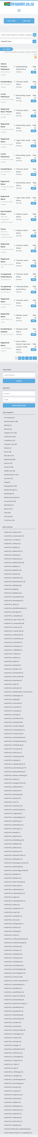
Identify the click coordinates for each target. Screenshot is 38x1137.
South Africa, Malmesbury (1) (14, 825)
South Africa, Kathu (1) (11, 779)
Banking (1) (8, 425)
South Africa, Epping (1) (12, 699)
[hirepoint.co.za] (19, 3)
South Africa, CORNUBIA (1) (13, 650)
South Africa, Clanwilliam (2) (13, 639)
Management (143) (10, 486)
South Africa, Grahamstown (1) (14, 730)
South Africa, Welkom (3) (12, 1102)
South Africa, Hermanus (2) (13, 749)
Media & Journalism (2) (11, 497)
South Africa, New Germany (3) (14, 882)
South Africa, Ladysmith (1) (13, 813)
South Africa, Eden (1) (11, 684)
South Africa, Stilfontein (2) (13, 1053)
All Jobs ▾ (6, 49)
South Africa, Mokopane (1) (13, 859)
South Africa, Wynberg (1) (12, 1125)
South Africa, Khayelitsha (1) (13, 787)
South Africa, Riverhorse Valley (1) (15, 1003)
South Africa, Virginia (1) (12, 1091)
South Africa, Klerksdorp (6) (13, 794)
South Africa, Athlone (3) (12, 543)
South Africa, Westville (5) (12, 1114)
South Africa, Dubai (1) (11, 661)
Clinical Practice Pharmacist (5, 66)
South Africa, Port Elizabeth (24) (14, 969)
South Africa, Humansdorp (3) (14, 756)
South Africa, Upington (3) (13, 1076)
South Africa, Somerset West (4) (14, 1030)
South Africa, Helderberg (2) (13, 745)
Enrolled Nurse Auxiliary (6, 330)
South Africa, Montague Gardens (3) (16, 863)
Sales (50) (7, 513)
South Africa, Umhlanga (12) (13, 1072)
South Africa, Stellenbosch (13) (14, 1049)
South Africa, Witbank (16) (12, 1117)
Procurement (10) (10, 501)
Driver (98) (7, 452)
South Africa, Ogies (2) (11, 897)
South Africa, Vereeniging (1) (14, 1083)
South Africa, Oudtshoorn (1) (13, 908)
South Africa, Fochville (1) (12, 707)
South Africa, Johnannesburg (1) (14, 772)
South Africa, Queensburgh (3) (14, 984)
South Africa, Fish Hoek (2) (13, 703)
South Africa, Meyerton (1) (13, 836)
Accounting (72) (9, 418)
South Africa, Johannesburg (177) (15, 768)
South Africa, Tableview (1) (13, 1060)
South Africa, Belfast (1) (12, 566)
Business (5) (8, 429)
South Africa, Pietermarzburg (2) (15, 943)
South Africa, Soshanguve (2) (13, 1034)
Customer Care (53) (10, 444)
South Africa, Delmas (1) (12, 658)
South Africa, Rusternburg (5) (14, 1019)
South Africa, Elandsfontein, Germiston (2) (18, 692)
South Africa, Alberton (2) (12, 532)
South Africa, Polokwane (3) (13, 962)
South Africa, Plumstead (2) (13, 958)
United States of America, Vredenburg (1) (18, 1133)
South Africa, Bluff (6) (11, 589)
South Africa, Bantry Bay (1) (13, 559)
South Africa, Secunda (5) (12, 1026)
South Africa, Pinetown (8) (13, 946)
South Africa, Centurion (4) (13, 627)
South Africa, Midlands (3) (13, 844)
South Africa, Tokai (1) (11, 1064)
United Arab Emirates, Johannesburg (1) (17, 1129)
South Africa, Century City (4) (13, 631)
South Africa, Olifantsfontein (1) (14, 901)
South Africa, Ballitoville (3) (13, 551)
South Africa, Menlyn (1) (12, 832)
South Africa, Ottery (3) (12, 905)
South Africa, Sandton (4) (12, 1022)
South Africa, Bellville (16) (12, 570)
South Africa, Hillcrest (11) (13, 753)
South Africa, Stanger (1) (12, 1045)
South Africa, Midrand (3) (12, 848)
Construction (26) (9, 437)
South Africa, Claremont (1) (13, 642)
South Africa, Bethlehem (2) (13, 578)
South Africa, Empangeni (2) (13, 696)
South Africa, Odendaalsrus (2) (14, 893)
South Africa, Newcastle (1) (13, 886)
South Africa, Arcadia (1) (12, 540)
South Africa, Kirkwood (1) (13, 791)
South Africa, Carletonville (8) (14, 623)
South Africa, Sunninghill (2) (13, 1057)
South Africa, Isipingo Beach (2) (14, 764)
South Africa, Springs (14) (12, 1041)
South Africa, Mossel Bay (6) (13, 867)
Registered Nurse (5, 125)
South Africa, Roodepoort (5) (13, 1011)
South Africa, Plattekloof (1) (13, 954)
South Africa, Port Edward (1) (14, 965)
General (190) (8, 467)
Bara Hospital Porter (6, 212)
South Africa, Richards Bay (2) (14, 1000)
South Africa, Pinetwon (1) (13, 950)
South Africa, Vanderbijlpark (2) (14, 1079)
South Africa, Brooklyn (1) (12, 612)
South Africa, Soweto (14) (12, 1038)
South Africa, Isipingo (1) (12, 760)
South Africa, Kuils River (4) (13, 806)
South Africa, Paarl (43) (12, 912)
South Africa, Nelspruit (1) (12, 878)
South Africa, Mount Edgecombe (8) (16, 870)
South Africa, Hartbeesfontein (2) (15, 741)
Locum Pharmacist (5, 95)
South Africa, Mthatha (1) (12, 874)
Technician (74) (9, 520)
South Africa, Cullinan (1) (12, 654)
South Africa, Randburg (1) (13, 988)
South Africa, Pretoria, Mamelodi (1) (16, 981)
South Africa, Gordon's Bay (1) (14, 726)
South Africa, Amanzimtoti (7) (14, 536)
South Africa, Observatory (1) (14, 889)
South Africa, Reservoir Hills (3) (14, 996)
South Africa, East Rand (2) (13, 680)
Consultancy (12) (9, 440)
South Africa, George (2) (12, 715)
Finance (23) (8, 463)
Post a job (11, 21)
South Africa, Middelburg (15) (14, 840)
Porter (3, 229)
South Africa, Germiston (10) (13, 718)
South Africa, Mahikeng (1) (13, 821)
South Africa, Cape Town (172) (14, 619)
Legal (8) (7, 482)
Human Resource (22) (11, 475)
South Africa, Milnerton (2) (13, 851)
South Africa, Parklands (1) (13, 916)
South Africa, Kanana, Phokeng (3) (15, 775)
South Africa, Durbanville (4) (13, 673)
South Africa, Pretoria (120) (13, 977)
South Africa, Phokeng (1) (12, 931)
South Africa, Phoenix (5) (12, 927)
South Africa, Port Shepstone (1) (14, 973)
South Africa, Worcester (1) (13, 1121)
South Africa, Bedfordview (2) (14, 562)
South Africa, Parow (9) (12, 920)
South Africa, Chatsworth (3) (13, 635)
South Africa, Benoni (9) (12, 574)
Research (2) (8, 509)
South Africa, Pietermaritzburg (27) (16, 939)
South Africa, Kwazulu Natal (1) (14, 810)
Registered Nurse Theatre (6, 110)
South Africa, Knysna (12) (12, 798)
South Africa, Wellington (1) (13, 1106)
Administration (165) (11, 421)
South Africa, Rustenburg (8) (13, 1015)
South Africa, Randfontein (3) (14, 992)
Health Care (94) (9, 471)
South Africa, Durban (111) (13, 669)
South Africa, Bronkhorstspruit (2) (15, 608)
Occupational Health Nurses (6, 275)
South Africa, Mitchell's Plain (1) (14, 855)
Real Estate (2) (9, 505)
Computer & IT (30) (10, 433)
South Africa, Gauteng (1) (12, 711)
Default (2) (7, 448)
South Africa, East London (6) (13, 677)
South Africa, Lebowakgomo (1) (14, 817)
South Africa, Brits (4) (11, 604)
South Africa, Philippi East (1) (13, 924)
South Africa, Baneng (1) (12, 555)
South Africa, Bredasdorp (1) (13, 600)
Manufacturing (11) (10, 490)
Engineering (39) (9, 459)
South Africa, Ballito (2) (12, 547)
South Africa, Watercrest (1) (13, 1095)
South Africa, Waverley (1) (13, 1098)
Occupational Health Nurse (6, 287)
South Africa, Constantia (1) (13, 646)
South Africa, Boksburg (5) (13, 593)
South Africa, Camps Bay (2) (13, 616)
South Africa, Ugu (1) (11, 1068)
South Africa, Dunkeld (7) (12, 665)
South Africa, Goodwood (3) (13, 722)
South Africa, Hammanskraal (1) (14, 737)
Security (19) (8, 516)
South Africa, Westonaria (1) (13, 1110)
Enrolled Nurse (6, 82)
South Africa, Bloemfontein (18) (14, 581)
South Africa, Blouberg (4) (12, 585)
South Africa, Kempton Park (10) (14, 783)
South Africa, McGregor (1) (13, 829)
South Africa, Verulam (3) (12, 1087)
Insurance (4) (8, 478)
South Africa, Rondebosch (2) (13, 1007)
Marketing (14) (9, 494)
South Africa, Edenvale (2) (12, 688)
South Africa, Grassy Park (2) (13, 734)
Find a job (26, 21)
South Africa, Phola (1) (11, 935)
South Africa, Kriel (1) (11, 802)
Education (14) (9, 456)
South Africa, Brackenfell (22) (14, 597)
